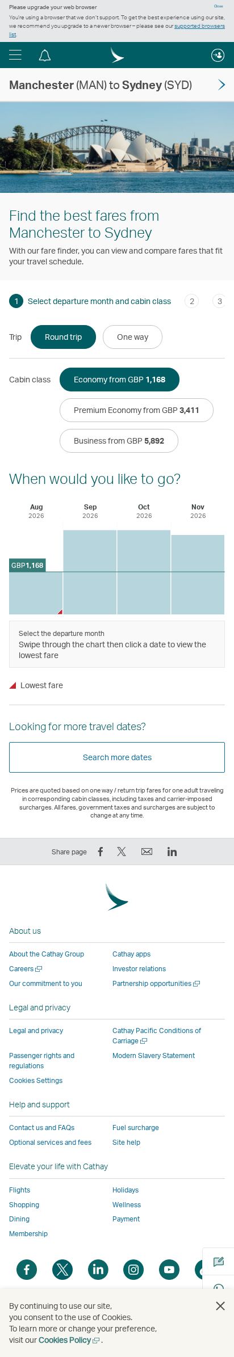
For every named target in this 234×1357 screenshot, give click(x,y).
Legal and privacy (36, 1030)
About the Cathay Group (46, 954)
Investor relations (139, 968)
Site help (126, 1142)
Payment (126, 1219)
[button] (15, 55)
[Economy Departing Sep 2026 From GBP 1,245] (89, 572)
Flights (19, 1190)
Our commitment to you (45, 983)
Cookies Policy (70, 1340)
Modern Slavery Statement (153, 1055)
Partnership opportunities (157, 983)
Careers (26, 968)
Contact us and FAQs (41, 1127)
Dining (19, 1219)
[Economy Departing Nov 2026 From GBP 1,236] (197, 574)
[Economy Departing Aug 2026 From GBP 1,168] (35, 593)
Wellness (126, 1204)
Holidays (125, 1190)
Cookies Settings (35, 1081)
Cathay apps (131, 954)
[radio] (63, 337)
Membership (28, 1233)
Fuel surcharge (135, 1127)
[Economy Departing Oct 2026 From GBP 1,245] (143, 572)
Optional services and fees (50, 1142)
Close (218, 6)
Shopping (24, 1204)
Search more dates (117, 757)
